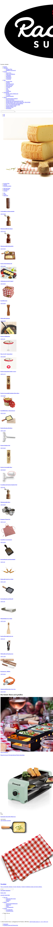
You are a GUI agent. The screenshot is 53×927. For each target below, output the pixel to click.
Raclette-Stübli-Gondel (11, 106)
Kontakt (5, 908)
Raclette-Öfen (9, 69)
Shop (4, 80)
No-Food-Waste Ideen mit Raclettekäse (14, 103)
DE (4, 114)
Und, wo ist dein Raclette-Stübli (13, 104)
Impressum (5, 924)
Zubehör (8, 82)
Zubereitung (8, 77)
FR (4, 115)
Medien (5, 902)
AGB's (7, 90)
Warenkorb (8, 91)
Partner (7, 901)
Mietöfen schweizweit (11, 70)
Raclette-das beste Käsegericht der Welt (14, 101)
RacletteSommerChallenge (12, 98)
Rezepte (5, 66)
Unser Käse (8, 72)
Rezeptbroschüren (10, 83)
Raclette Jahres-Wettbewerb (12, 93)
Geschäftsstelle (9, 909)
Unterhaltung (6, 92)
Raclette (5, 71)
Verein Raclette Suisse (11, 898)
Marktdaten (8, 904)
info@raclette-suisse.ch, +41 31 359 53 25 (39, 921)
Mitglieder (8, 899)
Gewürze (8, 87)
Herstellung (8, 76)
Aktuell (5, 97)
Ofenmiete (5, 68)
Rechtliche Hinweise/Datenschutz (10, 925)
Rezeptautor (8, 108)
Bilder (7, 906)
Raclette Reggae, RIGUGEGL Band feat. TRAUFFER (18, 102)
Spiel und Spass (9, 85)
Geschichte (8, 79)
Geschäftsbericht (9, 907)
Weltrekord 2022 (9, 107)
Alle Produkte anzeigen (6, 820)
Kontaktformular (9, 911)
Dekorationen (9, 86)
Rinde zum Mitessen (10, 74)
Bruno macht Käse (10, 99)
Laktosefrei (8, 75)
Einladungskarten (10, 96)
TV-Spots (8, 95)
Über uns (5, 897)
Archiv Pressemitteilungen (12, 903)
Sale (7, 88)
